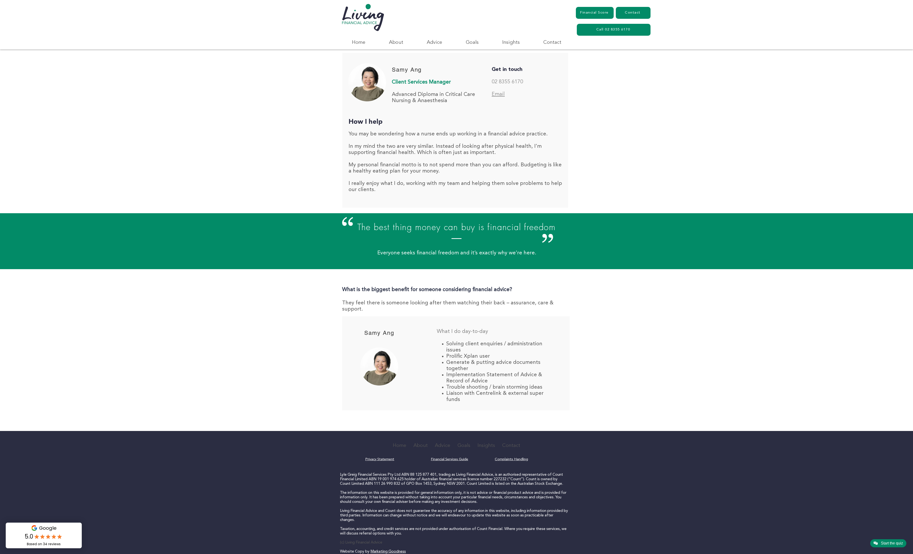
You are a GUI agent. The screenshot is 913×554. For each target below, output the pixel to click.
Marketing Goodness (388, 552)
